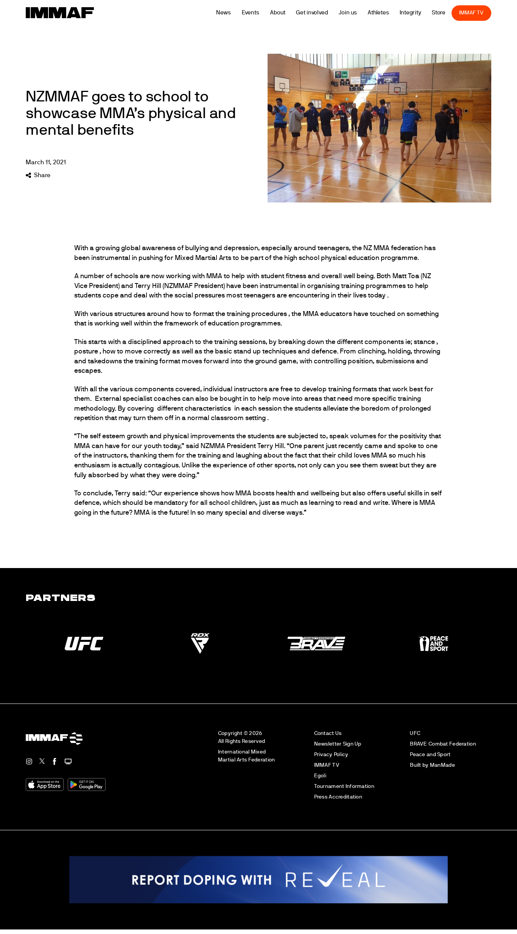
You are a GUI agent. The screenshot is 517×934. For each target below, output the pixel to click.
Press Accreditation (338, 797)
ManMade (442, 765)
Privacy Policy (331, 754)
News (233, 13)
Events (260, 13)
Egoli (320, 775)
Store (449, 13)
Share (42, 175)
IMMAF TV (482, 13)
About (288, 13)
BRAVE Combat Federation (443, 744)
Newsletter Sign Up (337, 744)
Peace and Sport (430, 754)
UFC (415, 733)
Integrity (420, 13)
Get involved (322, 13)
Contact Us (328, 733)
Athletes (388, 13)
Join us (358, 13)
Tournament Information (344, 786)
